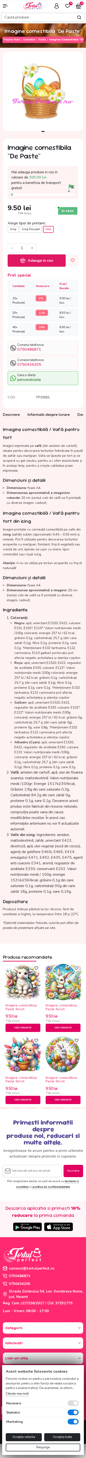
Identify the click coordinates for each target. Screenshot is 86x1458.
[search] (79, 17)
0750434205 (19, 1283)
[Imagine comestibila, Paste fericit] (23, 981)
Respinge (43, 1447)
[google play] (27, 1227)
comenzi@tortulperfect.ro (31, 1268)
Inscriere (73, 1171)
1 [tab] (43, 131)
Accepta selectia (23, 1437)
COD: (12, 397)
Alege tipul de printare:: (27, 223)
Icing (13, 229)
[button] (7, 6)
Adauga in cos (40, 260)
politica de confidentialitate (51, 1187)
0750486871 (19, 1276)
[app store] (58, 1227)
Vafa (48, 229)
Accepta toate (62, 1437)
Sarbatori (29, 39)
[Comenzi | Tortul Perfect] (32, 5)
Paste (42, 39)
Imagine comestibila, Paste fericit (21, 1007)
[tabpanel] (43, 91)
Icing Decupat (31, 229)
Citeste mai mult (17, 1394)
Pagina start (12, 39)
